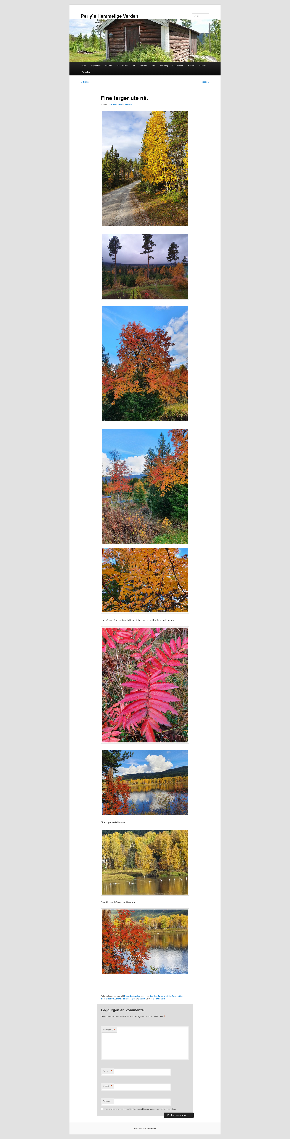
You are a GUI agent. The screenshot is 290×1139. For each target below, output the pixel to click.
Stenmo (202, 65)
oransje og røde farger (125, 998)
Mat (153, 65)
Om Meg (164, 65)
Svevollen (86, 72)
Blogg (126, 996)
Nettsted (106, 1100)
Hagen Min (95, 65)
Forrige (85, 81)
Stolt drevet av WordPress (145, 1128)
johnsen (128, 104)
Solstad (191, 65)
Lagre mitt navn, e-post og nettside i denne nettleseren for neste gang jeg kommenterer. (140, 1109)
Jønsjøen (143, 65)
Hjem (84, 65)
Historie (108, 65)
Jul (133, 65)
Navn (107, 1071)
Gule (151, 996)
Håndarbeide (122, 65)
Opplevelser (177, 65)
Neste (205, 81)
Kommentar (109, 1029)
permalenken (159, 998)
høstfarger (158, 996)
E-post (107, 1086)
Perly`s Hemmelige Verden (109, 16)
